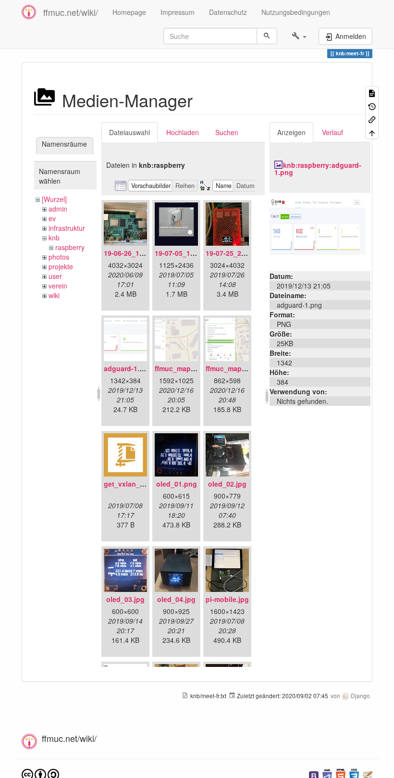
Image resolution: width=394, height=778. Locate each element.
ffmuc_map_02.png (237, 368)
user (55, 276)
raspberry (70, 247)
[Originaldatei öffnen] (320, 231)
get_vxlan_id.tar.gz (135, 484)
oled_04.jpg (176, 599)
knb (54, 237)
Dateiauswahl (129, 132)
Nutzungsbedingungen (295, 12)
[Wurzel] (54, 199)
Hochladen (182, 132)
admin (58, 208)
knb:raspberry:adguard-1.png (317, 168)
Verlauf (332, 132)
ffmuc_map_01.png (186, 368)
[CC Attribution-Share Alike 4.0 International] (40, 774)
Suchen (226, 132)
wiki (54, 295)
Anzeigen (291, 132)
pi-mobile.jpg (227, 599)
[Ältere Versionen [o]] (372, 106)
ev (52, 218)
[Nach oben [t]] (372, 132)
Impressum (177, 12)
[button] (299, 36)
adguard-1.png (128, 368)
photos (59, 257)
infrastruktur (67, 228)
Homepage (129, 12)
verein (58, 285)
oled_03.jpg (125, 599)
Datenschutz (228, 12)
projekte (61, 266)
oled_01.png (176, 484)
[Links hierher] (372, 119)
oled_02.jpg (227, 484)
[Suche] (267, 36)
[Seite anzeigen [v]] (372, 93)
